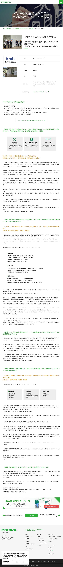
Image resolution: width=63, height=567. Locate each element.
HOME (4, 28)
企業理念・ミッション (30, 536)
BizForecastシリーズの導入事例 (55, 536)
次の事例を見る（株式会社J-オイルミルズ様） (49, 515)
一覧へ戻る (31, 515)
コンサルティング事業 (42, 543)
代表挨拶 (27, 541)
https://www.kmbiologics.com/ (40, 92)
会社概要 (27, 538)
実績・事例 (9, 28)
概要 (39, 536)
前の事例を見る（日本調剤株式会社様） (14, 515)
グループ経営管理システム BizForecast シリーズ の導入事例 (23, 28)
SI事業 (39, 545)
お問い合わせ (51, 553)
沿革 (26, 546)
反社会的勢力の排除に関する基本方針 (48, 561)
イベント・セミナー (52, 545)
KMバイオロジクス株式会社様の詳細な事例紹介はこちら (30, 120)
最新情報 (50, 548)
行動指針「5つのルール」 (30, 543)
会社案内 (26, 534)
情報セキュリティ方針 (36, 561)
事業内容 (39, 534)
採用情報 (50, 551)
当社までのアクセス (29, 548)
